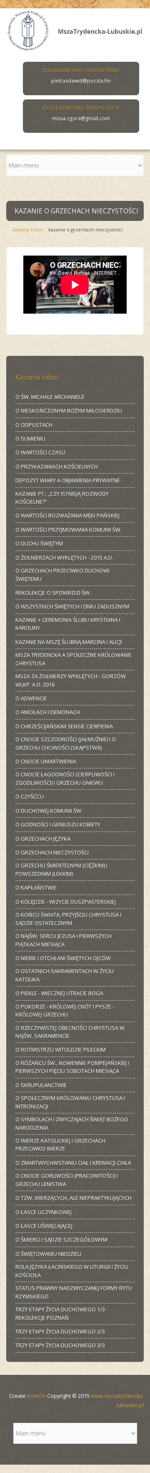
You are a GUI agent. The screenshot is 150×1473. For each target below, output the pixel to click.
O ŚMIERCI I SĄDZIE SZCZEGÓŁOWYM (61, 1239)
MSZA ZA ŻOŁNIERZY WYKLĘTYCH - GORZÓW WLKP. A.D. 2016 (70, 680)
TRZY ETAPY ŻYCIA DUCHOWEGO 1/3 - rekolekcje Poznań (61, 1313)
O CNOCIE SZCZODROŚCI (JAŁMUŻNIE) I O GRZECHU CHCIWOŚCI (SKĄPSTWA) (65, 743)
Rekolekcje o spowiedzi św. (53, 592)
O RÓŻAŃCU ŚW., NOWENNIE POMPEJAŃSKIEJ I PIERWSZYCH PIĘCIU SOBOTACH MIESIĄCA (72, 1067)
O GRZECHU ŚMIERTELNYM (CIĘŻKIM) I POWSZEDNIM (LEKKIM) (61, 869)
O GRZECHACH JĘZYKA (42, 838)
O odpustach (33, 424)
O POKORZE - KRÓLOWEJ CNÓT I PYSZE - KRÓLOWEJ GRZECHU (64, 1011)
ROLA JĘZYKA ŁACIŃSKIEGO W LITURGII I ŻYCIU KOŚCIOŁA (71, 1271)
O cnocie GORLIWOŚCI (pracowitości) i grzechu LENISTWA (66, 1180)
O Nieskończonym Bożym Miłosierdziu (68, 410)
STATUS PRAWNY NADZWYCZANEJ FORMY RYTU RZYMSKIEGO (73, 1292)
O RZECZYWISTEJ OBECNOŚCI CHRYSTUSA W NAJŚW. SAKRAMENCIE (70, 1032)
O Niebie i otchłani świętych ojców (63, 958)
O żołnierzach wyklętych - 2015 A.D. (64, 557)
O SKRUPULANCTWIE (41, 1085)
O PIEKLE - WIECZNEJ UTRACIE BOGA (59, 993)
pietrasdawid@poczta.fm (81, 80)
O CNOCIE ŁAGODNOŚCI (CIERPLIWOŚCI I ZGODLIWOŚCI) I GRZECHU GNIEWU (65, 778)
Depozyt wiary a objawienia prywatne (67, 480)
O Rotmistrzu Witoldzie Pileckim (60, 1049)
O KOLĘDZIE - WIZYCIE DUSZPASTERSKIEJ (65, 901)
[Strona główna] (75, 29)
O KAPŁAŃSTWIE (36, 887)
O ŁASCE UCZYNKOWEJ (43, 1212)
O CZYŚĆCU (29, 796)
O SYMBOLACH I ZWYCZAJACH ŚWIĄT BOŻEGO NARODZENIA (71, 1123)
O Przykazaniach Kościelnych (56, 466)
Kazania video (27, 229)
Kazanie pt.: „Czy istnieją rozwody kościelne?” (62, 498)
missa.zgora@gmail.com (81, 118)
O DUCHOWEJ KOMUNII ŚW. (48, 810)
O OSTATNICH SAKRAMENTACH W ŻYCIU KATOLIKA (64, 975)
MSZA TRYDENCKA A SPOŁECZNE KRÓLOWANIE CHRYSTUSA (73, 659)
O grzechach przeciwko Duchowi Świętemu (62, 575)
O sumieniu (30, 438)
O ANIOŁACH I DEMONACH (47, 712)
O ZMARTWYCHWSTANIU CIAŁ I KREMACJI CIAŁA (73, 1162)
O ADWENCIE (31, 698)
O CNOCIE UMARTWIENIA (45, 761)
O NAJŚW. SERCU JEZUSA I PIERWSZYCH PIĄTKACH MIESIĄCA (63, 940)
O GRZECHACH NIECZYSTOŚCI (52, 852)
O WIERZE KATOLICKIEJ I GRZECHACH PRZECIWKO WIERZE (60, 1145)
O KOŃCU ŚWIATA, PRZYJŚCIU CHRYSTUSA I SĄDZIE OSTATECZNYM (68, 919)
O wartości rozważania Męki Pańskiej (67, 515)
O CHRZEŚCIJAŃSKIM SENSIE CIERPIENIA (64, 726)
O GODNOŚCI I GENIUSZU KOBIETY (57, 824)
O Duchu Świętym (39, 543)
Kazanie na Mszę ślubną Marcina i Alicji (68, 642)
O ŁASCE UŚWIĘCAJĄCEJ (43, 1226)
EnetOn (36, 1395)
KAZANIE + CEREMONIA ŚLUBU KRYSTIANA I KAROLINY (67, 624)
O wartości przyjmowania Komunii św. (68, 529)
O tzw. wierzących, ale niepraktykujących (73, 1198)
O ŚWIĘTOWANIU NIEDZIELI (48, 1254)
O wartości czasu (40, 452)
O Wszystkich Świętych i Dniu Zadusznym (72, 606)
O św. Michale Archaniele (50, 397)
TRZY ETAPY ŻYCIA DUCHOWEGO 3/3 (60, 1345)
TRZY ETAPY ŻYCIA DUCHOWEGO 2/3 (60, 1331)
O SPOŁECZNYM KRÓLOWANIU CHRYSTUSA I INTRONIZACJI (70, 1102)
